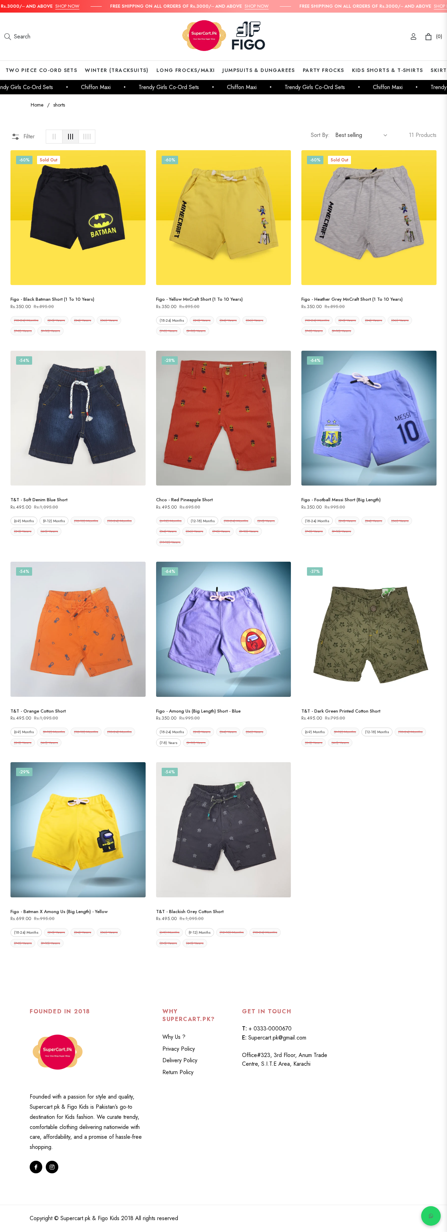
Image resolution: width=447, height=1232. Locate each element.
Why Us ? (173, 1037)
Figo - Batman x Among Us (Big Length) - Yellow (59, 912)
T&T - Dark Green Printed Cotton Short (340, 711)
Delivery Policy (179, 1060)
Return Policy (177, 1072)
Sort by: (320, 135)
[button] (17, 36)
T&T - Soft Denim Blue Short (38, 500)
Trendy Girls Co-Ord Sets (156, 87)
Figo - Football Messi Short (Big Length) (341, 500)
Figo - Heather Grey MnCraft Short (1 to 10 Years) (352, 299)
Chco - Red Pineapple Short (184, 500)
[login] (413, 36)
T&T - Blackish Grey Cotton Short (190, 912)
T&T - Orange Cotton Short (38, 711)
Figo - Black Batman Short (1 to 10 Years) (52, 299)
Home (37, 104)
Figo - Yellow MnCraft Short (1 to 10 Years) (199, 299)
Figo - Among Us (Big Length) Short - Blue (198, 711)
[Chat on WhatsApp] (431, 1216)
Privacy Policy (178, 1049)
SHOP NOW (52, 6)
